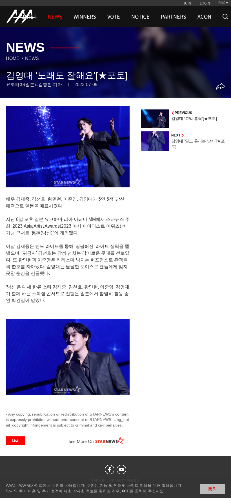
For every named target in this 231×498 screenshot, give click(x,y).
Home (12, 58)
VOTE (113, 16)
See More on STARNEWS (99, 440)
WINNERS (85, 16)
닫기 (222, 488)
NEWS (55, 16)
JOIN (187, 3)
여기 (126, 491)
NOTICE (140, 16)
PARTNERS (173, 16)
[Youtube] (121, 469)
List (15, 440)
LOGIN (205, 3)
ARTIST (28, 16)
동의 (212, 488)
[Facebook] (109, 469)
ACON (204, 16)
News (32, 58)
